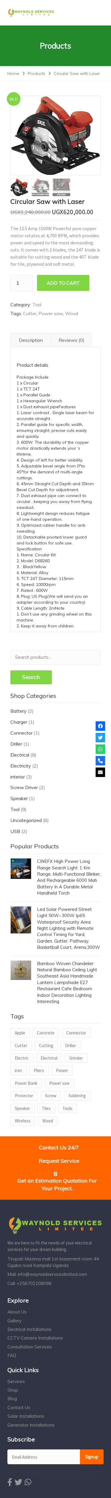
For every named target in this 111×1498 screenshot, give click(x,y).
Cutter (29, 313)
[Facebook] (100, 726)
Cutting (46, 1045)
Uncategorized (26, 820)
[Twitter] (100, 737)
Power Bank (26, 1083)
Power (62, 1070)
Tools (67, 1108)
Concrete (45, 1033)
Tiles (46, 1108)
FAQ (11, 1355)
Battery (18, 711)
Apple (20, 1033)
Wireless (22, 1121)
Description (31, 340)
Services (16, 1381)
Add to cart (63, 283)
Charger (18, 722)
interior (17, 777)
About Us (17, 1312)
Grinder (76, 1058)
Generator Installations (30, 1425)
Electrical (19, 755)
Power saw (50, 313)
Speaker (19, 798)
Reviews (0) (71, 340)
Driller (16, 744)
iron (18, 1070)
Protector (24, 1095)
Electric (22, 1058)
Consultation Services (29, 1347)
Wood (71, 313)
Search (31, 677)
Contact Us (18, 1407)
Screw (51, 1095)
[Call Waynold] (100, 760)
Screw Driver (24, 787)
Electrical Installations (29, 1329)
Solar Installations (25, 1416)
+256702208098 (34, 1283)
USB (15, 831)
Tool (36, 304)
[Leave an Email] (100, 772)
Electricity (20, 766)
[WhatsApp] (100, 749)
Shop (12, 1390)
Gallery (14, 1321)
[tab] (30, 340)
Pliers (39, 1070)
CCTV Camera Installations (35, 1338)
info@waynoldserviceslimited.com (52, 1274)
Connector (21, 733)
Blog (12, 1398)
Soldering (77, 1095)
